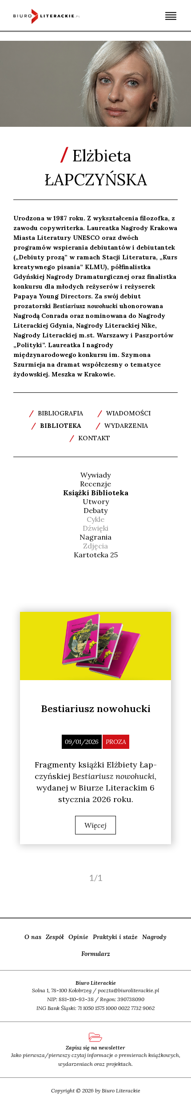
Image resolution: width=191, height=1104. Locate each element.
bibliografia (56, 413)
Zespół (55, 937)
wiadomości (124, 413)
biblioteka (56, 426)
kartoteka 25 (96, 554)
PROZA (116, 742)
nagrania (95, 536)
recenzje (95, 483)
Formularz (95, 954)
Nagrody (154, 937)
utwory (96, 501)
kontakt (89, 438)
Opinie (78, 937)
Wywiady (95, 474)
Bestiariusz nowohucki (96, 708)
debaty (95, 510)
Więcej (95, 825)
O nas (32, 937)
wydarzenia (122, 426)
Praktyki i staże (115, 937)
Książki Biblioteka (95, 492)
